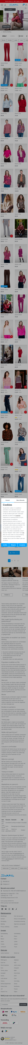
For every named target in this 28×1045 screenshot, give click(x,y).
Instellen (5, 545)
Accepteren (22, 545)
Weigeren (13, 545)
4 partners (17, 515)
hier (23, 532)
